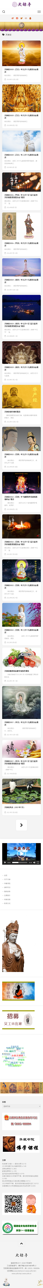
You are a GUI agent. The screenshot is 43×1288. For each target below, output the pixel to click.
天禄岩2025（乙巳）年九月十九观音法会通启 (21, 70)
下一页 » (21, 825)
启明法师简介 (6, 1169)
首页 (5, 875)
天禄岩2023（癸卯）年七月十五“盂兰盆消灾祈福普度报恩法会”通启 (20, 325)
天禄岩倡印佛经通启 (12, 412)
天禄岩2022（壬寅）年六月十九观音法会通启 (21, 586)
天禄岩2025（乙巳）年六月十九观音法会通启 (21, 116)
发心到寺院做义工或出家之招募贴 (13, 1181)
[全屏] (38, 862)
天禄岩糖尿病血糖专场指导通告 (16, 671)
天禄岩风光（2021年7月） (14, 807)
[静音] (34, 862)
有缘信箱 (7, 899)
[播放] (5, 862)
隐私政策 (7, 891)
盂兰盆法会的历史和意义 (10, 1174)
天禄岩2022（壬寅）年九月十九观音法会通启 (21, 455)
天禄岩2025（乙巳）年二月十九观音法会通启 (21, 156)
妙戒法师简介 (6, 1171)
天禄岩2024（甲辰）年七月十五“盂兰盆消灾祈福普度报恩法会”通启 (20, 196)
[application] (21, 854)
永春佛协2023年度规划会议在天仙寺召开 (16, 1186)
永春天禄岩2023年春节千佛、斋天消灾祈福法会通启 (20, 1176)
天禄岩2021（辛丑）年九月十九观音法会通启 (21, 723)
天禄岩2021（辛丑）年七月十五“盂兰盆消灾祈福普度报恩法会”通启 (20, 762)
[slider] (19, 862)
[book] (17, 18)
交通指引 (7, 895)
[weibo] (12, 18)
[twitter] (21, 18)
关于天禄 (7, 879)
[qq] (30, 18)
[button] (21, 853)
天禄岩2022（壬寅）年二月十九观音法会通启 (21, 631)
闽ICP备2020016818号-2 (27, 1266)
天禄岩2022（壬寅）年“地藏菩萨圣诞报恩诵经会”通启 (20, 498)
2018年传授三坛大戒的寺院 (11, 1166)
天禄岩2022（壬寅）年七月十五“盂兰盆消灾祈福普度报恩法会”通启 (20, 543)
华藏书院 (7, 883)
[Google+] (26, 18)
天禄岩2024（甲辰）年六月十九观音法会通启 (21, 244)
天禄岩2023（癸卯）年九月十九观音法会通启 (21, 281)
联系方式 (7, 903)
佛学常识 (7, 887)
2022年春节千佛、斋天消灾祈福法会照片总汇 (18, 1183)
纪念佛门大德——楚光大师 (11, 1164)
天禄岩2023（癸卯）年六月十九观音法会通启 (21, 368)
